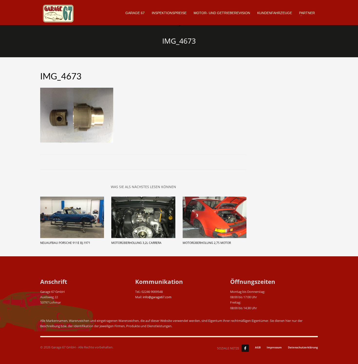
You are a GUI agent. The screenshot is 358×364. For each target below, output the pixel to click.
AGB (258, 347)
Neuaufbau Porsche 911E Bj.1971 (65, 243)
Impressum (274, 347)
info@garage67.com (157, 297)
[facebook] (245, 348)
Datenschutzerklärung (303, 347)
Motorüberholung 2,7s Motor (207, 243)
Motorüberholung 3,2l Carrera (136, 243)
